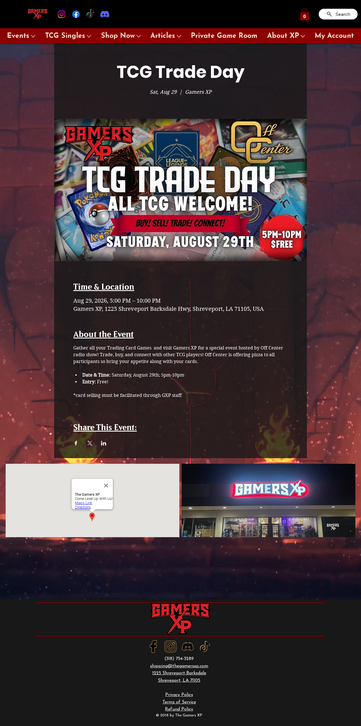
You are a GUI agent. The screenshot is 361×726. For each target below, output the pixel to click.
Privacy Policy (179, 695)
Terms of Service (179, 702)
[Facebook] (76, 14)
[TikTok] (90, 14)
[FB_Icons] (153, 646)
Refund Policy (179, 709)
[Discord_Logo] (187, 646)
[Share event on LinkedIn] (103, 443)
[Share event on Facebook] (76, 443)
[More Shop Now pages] (139, 36)
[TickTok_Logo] (205, 646)
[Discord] (105, 14)
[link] (305, 14)
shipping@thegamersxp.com (179, 666)
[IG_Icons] (170, 646)
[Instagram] (62, 14)
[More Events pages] (33, 36)
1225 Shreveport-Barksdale (179, 673)
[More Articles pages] (179, 36)
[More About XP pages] (303, 36)
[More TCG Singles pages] (89, 36)
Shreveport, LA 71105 (179, 680)
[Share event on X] (90, 443)
